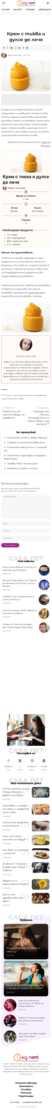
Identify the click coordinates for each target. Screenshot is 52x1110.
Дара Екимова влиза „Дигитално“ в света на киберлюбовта (30, 1003)
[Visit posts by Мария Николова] (4, 55)
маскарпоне (40, 395)
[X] (20, 764)
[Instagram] (32, 764)
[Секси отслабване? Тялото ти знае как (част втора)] (44, 570)
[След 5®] (26, 3)
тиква (20, 399)
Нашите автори (26, 1083)
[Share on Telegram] (23, 48)
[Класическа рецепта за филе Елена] (40, 826)
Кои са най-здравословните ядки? (13, 897)
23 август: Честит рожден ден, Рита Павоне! (14, 867)
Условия (26, 1089)
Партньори (26, 1096)
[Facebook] (8, 764)
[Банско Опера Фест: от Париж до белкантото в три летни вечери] (44, 585)
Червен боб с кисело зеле (22, 463)
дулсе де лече (36, 292)
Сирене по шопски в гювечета (26, 442)
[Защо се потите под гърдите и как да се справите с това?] (26, 978)
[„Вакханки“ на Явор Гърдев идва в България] (10, 1036)
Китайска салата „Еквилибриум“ (27, 437)
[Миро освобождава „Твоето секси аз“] (26, 942)
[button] (5, 3)
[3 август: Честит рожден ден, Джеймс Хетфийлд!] (10, 1021)
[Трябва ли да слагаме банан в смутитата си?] (44, 599)
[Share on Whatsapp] (15, 48)
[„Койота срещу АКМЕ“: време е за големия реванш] (44, 613)
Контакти (26, 1086)
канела (31, 395)
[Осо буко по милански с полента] (40, 853)
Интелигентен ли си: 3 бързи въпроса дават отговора (16, 792)
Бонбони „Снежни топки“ (22, 468)
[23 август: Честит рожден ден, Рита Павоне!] (40, 867)
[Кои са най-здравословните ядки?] (40, 898)
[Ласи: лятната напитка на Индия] (40, 840)
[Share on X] (11, 48)
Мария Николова (14, 55)
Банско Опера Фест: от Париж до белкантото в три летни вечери (19, 583)
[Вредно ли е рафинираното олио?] (40, 884)
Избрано (26, 920)
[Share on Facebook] (7, 48)
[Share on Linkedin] (19, 48)
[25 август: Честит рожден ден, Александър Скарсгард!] (44, 627)
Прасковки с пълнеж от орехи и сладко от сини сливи (16, 809)
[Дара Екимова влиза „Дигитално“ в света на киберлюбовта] (10, 1005)
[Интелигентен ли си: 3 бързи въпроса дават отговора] (40, 792)
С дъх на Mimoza (8, 399)
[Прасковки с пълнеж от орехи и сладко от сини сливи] (40, 809)
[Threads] (43, 764)
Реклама (26, 1092)
